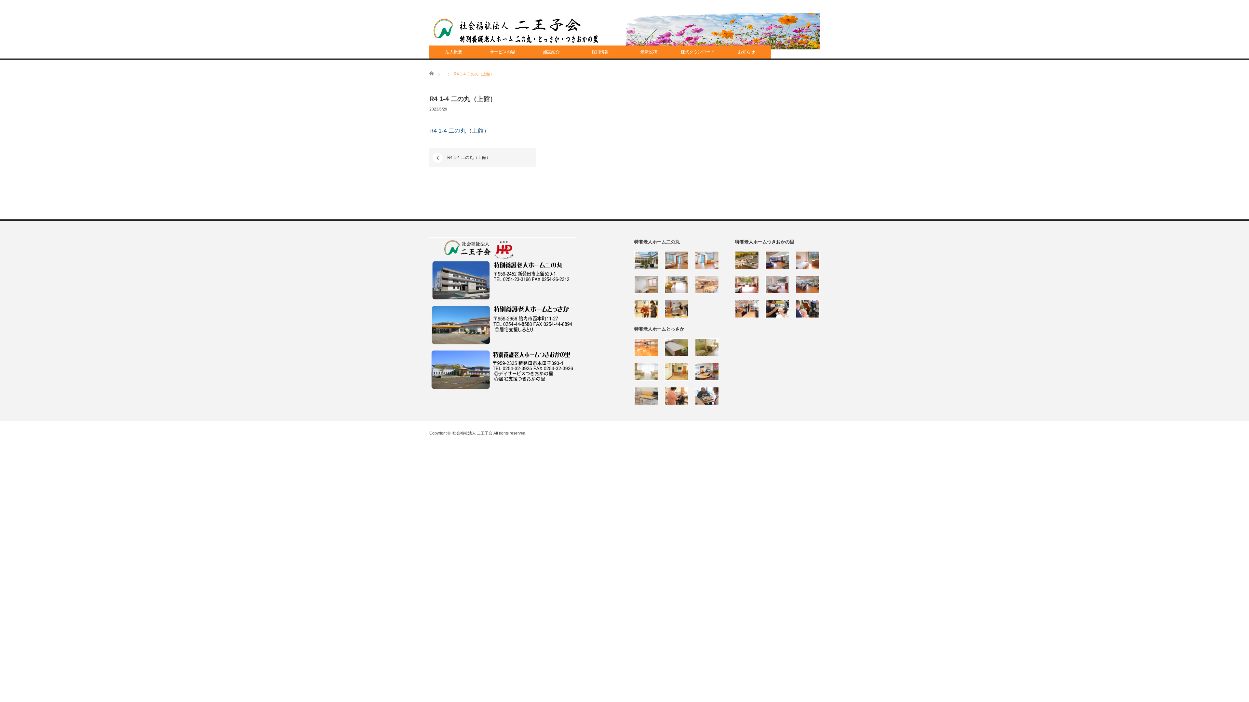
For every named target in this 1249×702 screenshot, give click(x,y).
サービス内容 (502, 51)
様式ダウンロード (698, 51)
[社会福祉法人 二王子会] (516, 31)
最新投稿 (648, 51)
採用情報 (600, 51)
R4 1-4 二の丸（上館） (459, 130)
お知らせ (746, 51)
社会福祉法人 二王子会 (472, 433)
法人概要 (453, 51)
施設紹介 (551, 51)
